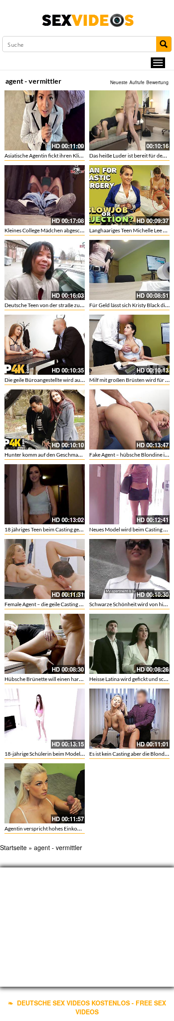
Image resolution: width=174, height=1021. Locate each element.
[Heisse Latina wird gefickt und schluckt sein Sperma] (129, 644)
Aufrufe (137, 82)
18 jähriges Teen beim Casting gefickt (46, 529)
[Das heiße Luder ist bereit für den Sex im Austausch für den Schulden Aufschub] (129, 120)
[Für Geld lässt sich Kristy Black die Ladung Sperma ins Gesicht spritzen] (129, 270)
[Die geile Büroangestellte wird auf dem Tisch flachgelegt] (44, 345)
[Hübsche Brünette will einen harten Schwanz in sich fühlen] (44, 644)
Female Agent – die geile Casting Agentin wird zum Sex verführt (76, 604)
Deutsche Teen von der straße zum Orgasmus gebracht (67, 305)
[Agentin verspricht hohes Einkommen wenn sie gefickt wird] (44, 793)
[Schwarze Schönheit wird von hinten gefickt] (129, 569)
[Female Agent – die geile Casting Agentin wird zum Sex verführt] (44, 569)
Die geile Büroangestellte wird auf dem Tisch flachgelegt (68, 380)
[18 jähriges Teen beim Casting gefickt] (44, 494)
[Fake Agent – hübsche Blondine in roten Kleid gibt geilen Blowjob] (129, 419)
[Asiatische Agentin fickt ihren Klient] (44, 120)
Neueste (119, 82)
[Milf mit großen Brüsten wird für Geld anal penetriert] (129, 345)
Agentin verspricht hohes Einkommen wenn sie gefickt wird (72, 828)
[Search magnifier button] (163, 44)
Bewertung (157, 82)
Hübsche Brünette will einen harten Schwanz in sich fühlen (72, 679)
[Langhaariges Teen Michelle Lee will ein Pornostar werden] (129, 195)
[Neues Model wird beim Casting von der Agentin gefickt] (129, 494)
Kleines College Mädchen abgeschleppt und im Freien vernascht (78, 230)
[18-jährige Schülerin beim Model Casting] (44, 719)
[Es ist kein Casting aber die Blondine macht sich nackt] (129, 719)
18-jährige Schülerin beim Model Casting (51, 753)
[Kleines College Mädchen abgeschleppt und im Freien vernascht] (44, 195)
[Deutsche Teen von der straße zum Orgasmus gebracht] (44, 270)
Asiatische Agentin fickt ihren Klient (45, 155)
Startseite (13, 847)
